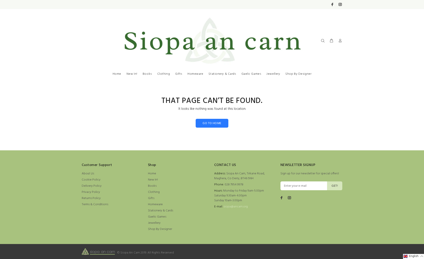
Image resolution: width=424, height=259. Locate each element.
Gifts (178, 73)
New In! (132, 73)
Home (117, 73)
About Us (88, 173)
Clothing (163, 73)
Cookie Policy (91, 179)
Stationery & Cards (222, 73)
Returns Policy (91, 198)
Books (147, 73)
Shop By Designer (298, 73)
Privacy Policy (91, 192)
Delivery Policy (92, 185)
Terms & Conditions (95, 204)
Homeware (195, 73)
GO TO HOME (212, 123)
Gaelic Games (251, 73)
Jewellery (273, 73)
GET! (334, 185)
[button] (413, 256)
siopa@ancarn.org (235, 206)
